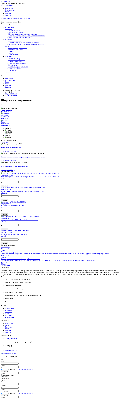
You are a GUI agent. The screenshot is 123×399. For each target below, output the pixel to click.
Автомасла (8, 29)
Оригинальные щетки (15, 49)
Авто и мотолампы (14, 41)
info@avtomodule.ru (7, 5)
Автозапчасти (9, 72)
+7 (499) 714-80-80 (7, 18)
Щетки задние (13, 55)
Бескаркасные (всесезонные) (17, 48)
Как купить (8, 327)
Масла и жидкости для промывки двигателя (22, 34)
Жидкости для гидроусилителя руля (20, 37)
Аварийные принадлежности (18, 67)
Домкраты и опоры (14, 68)
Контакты (8, 15)
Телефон (3, 365)
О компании (9, 8)
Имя (2, 361)
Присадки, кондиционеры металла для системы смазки (26, 36)
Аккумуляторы (9, 27)
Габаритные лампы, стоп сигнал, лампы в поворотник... (26, 44)
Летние (10, 51)
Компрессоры (12, 65)
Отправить (5, 371)
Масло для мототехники (16, 32)
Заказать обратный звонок (21, 18)
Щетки (7, 46)
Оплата (7, 12)
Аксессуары (8, 56)
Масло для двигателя (15, 30)
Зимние (10, 53)
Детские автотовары (15, 61)
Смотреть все (5, 142)
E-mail (3, 389)
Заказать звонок (11, 353)
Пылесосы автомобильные (17, 63)
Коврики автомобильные (16, 60)
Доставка (8, 13)
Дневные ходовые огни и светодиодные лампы (23, 42)
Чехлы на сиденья (14, 58)
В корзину (4, 186)
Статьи (7, 82)
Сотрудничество (10, 10)
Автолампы (8, 39)
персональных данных (26, 369)
